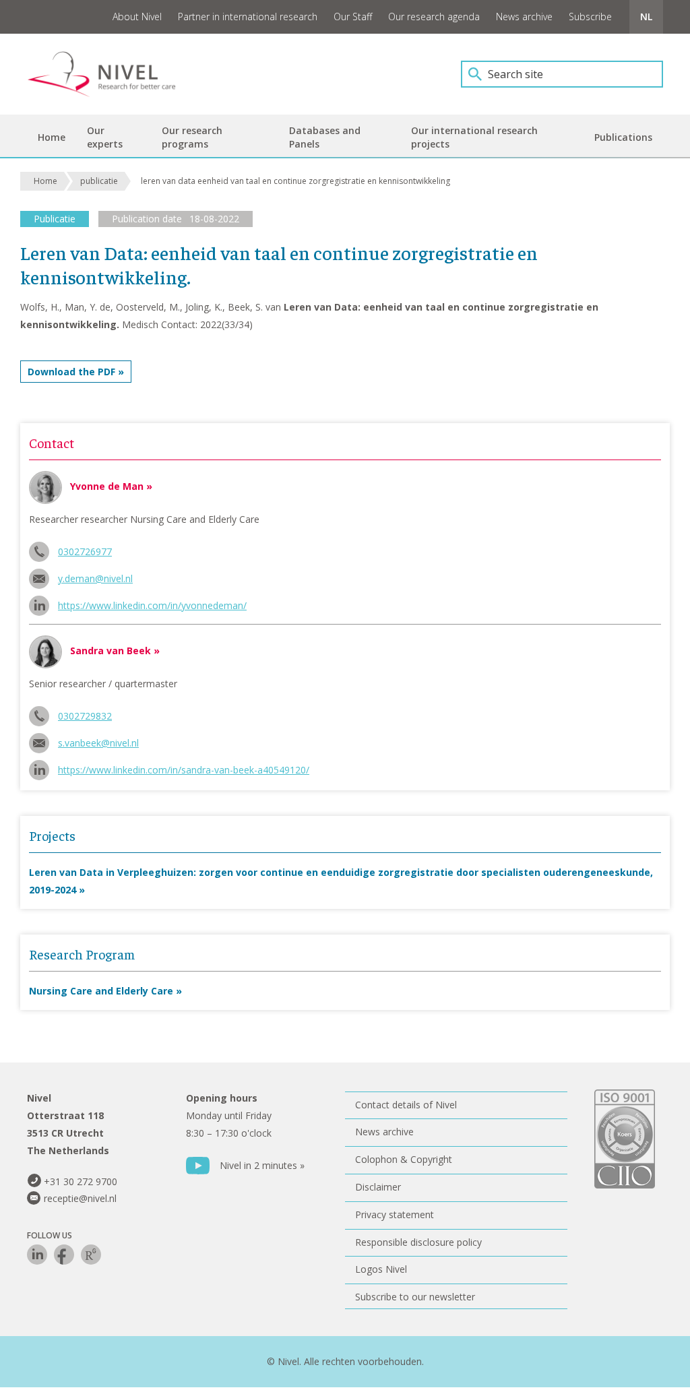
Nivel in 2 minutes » (262, 1165)
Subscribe (590, 16)
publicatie (99, 181)
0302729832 (85, 715)
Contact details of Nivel (406, 1104)
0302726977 (85, 551)
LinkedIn (37, 1254)
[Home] (111, 74)
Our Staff (353, 16)
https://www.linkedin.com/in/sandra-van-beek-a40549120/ (183, 769)
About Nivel (137, 16)
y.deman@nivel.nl (95, 578)
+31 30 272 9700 (80, 1181)
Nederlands (646, 17)
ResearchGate (91, 1254)
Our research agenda (434, 16)
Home (45, 181)
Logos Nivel (381, 1269)
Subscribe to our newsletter (415, 1296)
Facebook (64, 1254)
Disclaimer (378, 1186)
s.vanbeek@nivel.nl (98, 742)
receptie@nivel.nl (80, 1198)
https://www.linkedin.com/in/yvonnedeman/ (152, 605)
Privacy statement (394, 1214)
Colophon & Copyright (403, 1159)
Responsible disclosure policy (418, 1242)
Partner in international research (247, 16)
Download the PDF (71, 371)
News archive (524, 16)
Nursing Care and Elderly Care (101, 990)
